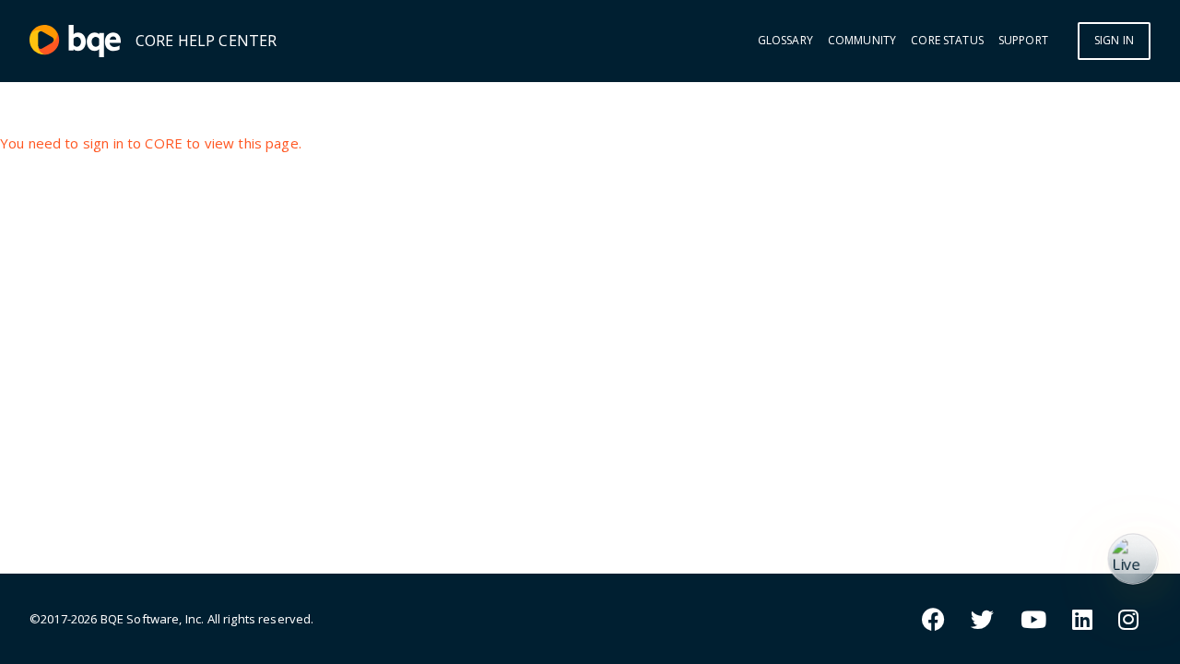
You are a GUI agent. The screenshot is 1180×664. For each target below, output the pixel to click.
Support (1023, 40)
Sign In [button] (1114, 40)
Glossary (785, 40)
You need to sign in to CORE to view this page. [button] (150, 143)
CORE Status (947, 40)
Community (862, 40)
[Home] (75, 41)
